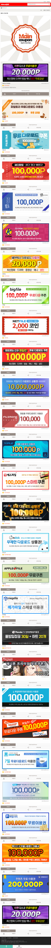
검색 (49, 4)
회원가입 (48, 1)
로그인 (45, 1)
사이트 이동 (38, 93)
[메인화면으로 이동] (5, 4)
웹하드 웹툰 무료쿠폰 (19, 947)
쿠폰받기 (14, 93)
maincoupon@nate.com (23, 941)
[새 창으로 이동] (25, 16)
